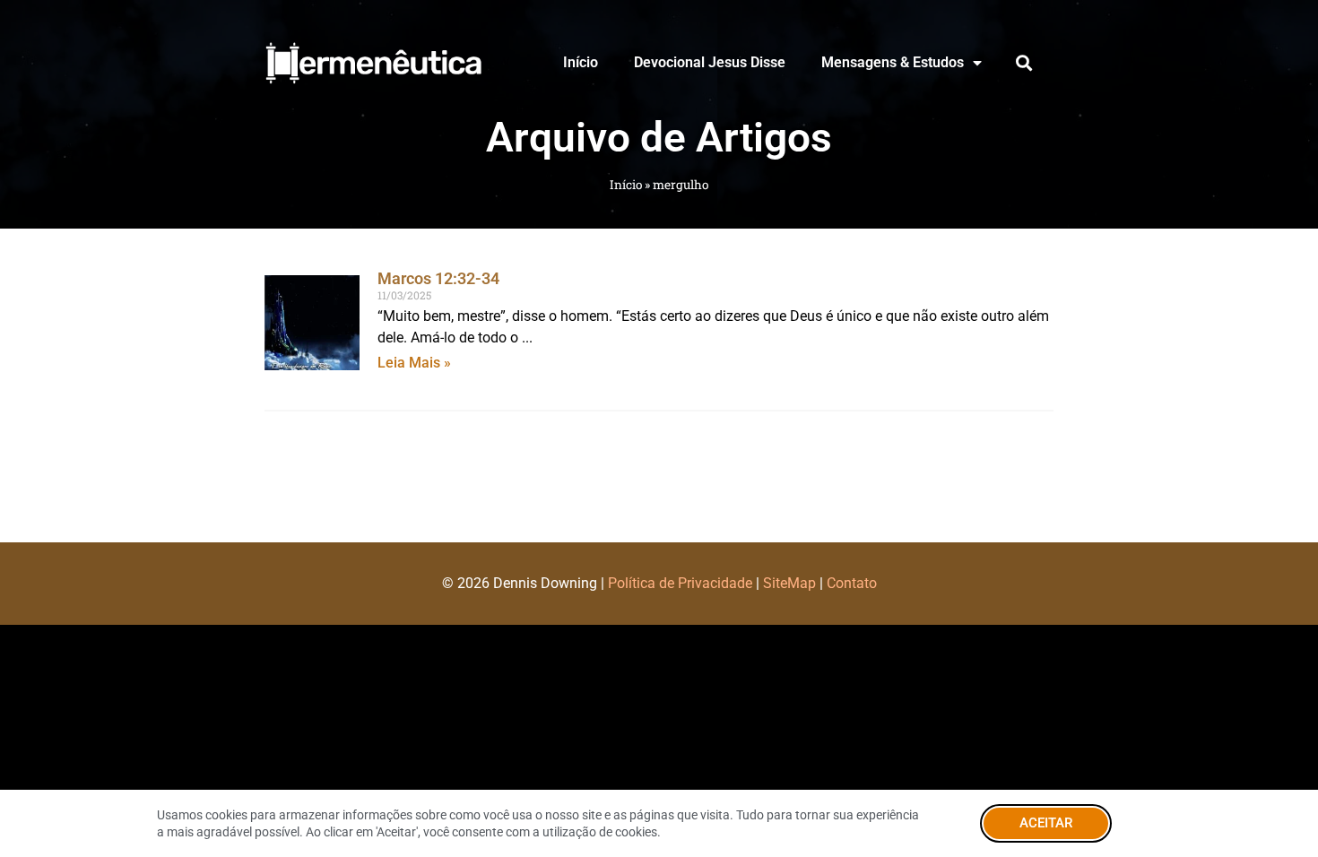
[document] (659, 428)
